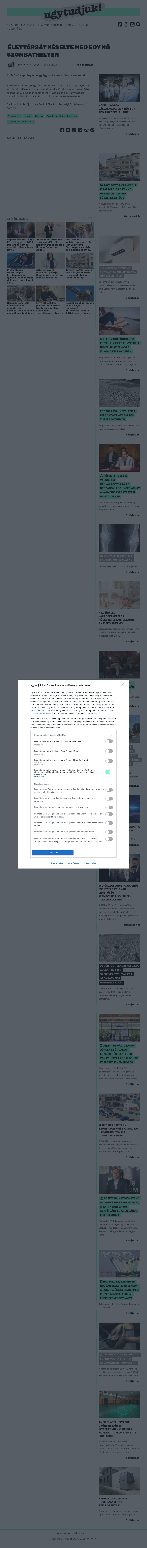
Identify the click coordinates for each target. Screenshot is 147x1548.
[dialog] (73, 774)
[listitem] (73, 735)
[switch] (109, 741)
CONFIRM (53, 853)
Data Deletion (57, 863)
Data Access (73, 863)
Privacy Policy (90, 863)
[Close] (123, 685)
